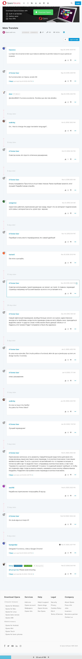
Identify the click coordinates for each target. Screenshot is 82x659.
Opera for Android (11, 625)
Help (40, 597)
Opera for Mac (10, 609)
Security (54, 602)
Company (69, 597)
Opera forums (43, 608)
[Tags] (32, 3)
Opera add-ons (10, 32)
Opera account (30, 605)
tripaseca (12, 50)
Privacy (53, 605)
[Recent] (28, 3)
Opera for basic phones (14, 634)
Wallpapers (29, 608)
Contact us (69, 617)
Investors (68, 611)
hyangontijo (13, 545)
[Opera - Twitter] (8, 646)
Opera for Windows (12, 606)
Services (29, 597)
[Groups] (40, 3)
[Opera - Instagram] (20, 646)
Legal (53, 597)
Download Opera (44, 12)
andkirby (12, 122)
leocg (11, 566)
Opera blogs (42, 605)
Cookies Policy (56, 608)
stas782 (11, 487)
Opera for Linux (11, 612)
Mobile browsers (10, 621)
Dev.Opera (41, 611)
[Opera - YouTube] (12, 646)
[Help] (48, 3)
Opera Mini (9, 628)
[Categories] (24, 3)
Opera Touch (10, 631)
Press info (68, 605)
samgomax (12, 203)
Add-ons (28, 602)
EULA (53, 611)
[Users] (36, 3)
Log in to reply (74, 39)
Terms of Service (57, 614)
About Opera (69, 602)
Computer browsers (11, 602)
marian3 (12, 254)
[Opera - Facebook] (4, 645)
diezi (10, 94)
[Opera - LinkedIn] (17, 646)
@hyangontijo (39, 565)
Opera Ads (28, 611)
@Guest (17, 94)
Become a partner (71, 614)
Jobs (66, 608)
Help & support (43, 602)
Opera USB (9, 618)
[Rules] (44, 3)
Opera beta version (12, 615)
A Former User (14, 73)
